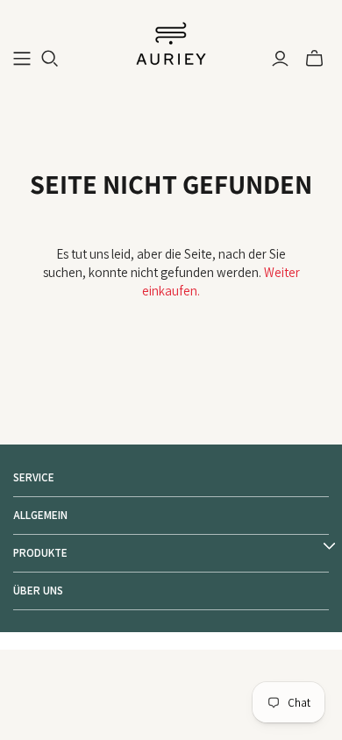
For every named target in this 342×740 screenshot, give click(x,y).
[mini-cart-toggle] (314, 58)
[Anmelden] (280, 58)
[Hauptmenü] (22, 59)
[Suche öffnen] (50, 59)
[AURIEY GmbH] (171, 42)
